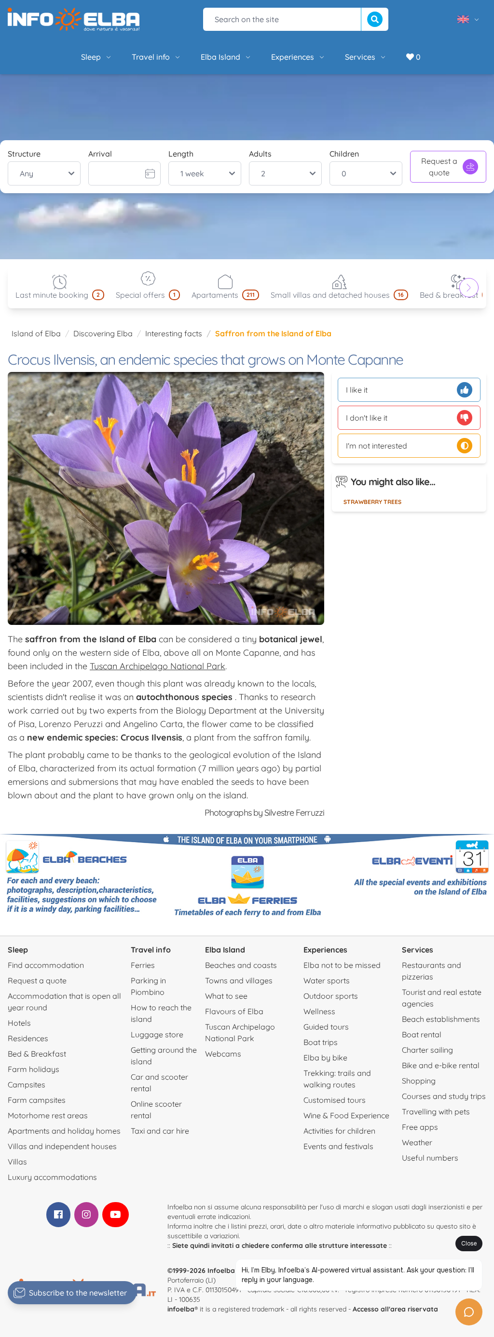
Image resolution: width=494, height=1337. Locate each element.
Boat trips (320, 1042)
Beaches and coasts (241, 965)
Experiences (292, 57)
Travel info (151, 57)
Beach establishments (441, 1019)
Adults (260, 154)
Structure (24, 154)
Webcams (223, 1054)
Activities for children (339, 1131)
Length (180, 154)
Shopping (419, 1080)
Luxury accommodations (52, 1177)
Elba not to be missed (342, 965)
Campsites (26, 1084)
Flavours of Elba (234, 1011)
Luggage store (157, 1034)
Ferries (143, 965)
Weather (417, 1142)
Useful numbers (430, 1158)
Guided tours (326, 1027)
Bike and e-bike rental (441, 1065)
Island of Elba (36, 333)
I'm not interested (376, 445)
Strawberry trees (372, 501)
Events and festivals (338, 1146)
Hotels (19, 1023)
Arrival (100, 154)
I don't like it (366, 418)
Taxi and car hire (160, 1131)
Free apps (420, 1127)
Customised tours (334, 1100)
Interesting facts (173, 333)
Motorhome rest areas (48, 1115)
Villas (17, 1161)
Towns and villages (239, 980)
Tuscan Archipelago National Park (157, 666)
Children (344, 154)
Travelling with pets (436, 1111)
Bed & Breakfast (37, 1054)
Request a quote (439, 166)
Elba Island (220, 57)
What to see (226, 996)
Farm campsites (37, 1100)
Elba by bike (325, 1057)
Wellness (319, 1011)
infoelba (180, 1309)
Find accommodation (46, 965)
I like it (357, 390)
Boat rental (421, 1034)
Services (360, 57)
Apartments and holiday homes (64, 1131)
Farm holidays (33, 1069)
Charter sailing (427, 1050)
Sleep (91, 57)
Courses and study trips (444, 1096)
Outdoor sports (330, 996)
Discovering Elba (103, 333)
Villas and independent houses (62, 1146)
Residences (28, 1038)
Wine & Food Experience (346, 1115)
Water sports (326, 980)
